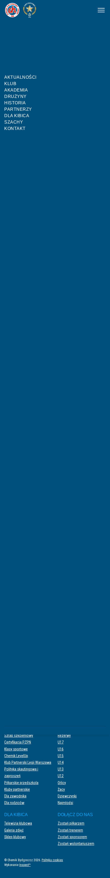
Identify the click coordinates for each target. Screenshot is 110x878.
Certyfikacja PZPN (17, 742)
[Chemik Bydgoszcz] (47, 10)
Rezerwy (64, 735)
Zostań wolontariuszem (76, 843)
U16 (61, 749)
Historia (15, 103)
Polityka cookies (52, 860)
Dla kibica (16, 115)
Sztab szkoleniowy (18, 735)
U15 (61, 756)
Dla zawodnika (15, 796)
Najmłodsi (65, 803)
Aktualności (20, 77)
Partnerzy (18, 109)
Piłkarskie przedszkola (21, 783)
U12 (61, 776)
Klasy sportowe (16, 749)
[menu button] (101, 10)
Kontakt (15, 128)
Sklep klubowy (15, 837)
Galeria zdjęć (13, 830)
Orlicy (62, 783)
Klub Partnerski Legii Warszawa (27, 762)
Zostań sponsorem (72, 837)
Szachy (13, 122)
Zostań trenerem (70, 830)
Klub (10, 83)
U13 (61, 769)
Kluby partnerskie (17, 789)
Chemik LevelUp (16, 756)
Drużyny (15, 96)
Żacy (61, 789)
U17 (61, 742)
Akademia (16, 90)
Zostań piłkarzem (71, 823)
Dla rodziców (14, 803)
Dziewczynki (67, 796)
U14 (61, 762)
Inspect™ (25, 865)
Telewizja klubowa (18, 823)
